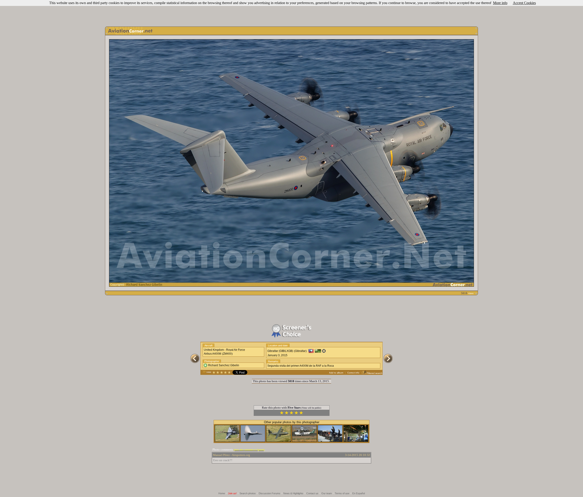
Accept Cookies (524, 3)
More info (500, 3)
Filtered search (374, 373)
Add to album (336, 372)
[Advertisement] (291, 12)
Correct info (353, 372)
